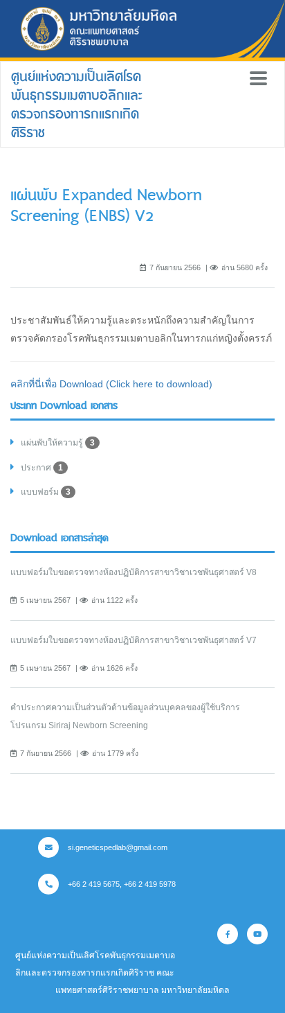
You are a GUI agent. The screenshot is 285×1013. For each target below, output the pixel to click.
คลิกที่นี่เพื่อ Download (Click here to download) (111, 383)
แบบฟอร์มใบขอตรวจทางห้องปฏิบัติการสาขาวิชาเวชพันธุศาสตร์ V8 (133, 572)
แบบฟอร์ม (46, 492)
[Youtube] (257, 934)
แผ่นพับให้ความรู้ (58, 443)
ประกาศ (42, 468)
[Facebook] (227, 934)
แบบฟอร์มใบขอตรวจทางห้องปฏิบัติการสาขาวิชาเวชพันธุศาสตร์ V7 (133, 640)
